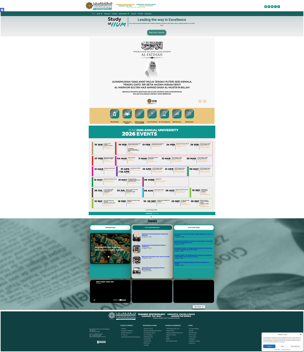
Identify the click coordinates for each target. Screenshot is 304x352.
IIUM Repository (148, 337)
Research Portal (148, 328)
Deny (282, 346)
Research (133, 13)
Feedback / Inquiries (194, 341)
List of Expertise (148, 335)
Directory (140, 13)
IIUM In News (192, 337)
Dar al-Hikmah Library (149, 333)
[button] (301, 334)
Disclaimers (192, 343)
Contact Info (148, 13)
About (98, 13)
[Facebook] (265, 6)
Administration (123, 13)
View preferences (295, 346)
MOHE (168, 339)
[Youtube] (272, 6)
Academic (114, 13)
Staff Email (147, 343)
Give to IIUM (192, 335)
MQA (167, 337)
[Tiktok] (278, 6)
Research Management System (152, 330)
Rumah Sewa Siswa (171, 341)
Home (93, 13)
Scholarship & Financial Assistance (130, 337)
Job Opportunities (194, 328)
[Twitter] (269, 6)
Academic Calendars (127, 330)
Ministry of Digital (171, 335)
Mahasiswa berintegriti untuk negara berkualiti (155, 256)
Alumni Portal (147, 341)
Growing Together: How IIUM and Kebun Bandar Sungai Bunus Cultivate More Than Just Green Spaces (193, 256)
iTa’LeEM (146, 345)
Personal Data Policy (285, 349)
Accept (269, 346)
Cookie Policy (277, 349)
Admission (107, 13)
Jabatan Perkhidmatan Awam (174, 333)
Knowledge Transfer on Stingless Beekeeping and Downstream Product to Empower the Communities (193, 249)
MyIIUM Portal (193, 333)
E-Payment (124, 335)
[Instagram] (275, 6)
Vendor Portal (170, 330)
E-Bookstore (147, 339)
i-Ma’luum (123, 328)
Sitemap (191, 330)
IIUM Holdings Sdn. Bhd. (172, 328)
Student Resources (126, 333)
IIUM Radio (192, 339)
